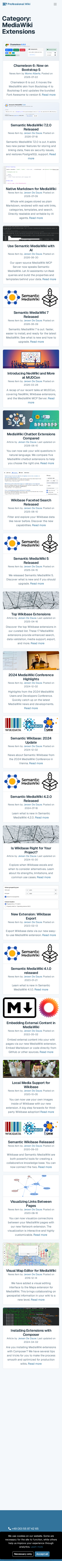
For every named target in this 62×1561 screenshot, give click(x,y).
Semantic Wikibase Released (31, 1142)
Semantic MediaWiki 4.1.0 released (31, 970)
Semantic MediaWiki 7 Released (31, 314)
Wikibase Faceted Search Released (31, 502)
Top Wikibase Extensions (31, 614)
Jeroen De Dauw (33, 133)
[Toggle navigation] (55, 4)
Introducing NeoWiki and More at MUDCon (31, 375)
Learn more (37, 1546)
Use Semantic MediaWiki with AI (31, 248)
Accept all (42, 1554)
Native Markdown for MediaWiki (31, 189)
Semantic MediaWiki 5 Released (31, 560)
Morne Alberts (32, 73)
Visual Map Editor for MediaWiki (31, 1270)
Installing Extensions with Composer (31, 1332)
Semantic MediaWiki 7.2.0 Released (31, 127)
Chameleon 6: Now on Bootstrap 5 (31, 67)
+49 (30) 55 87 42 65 (25, 1528)
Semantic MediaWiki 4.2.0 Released (31, 798)
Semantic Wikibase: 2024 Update (31, 740)
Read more (49, 94)
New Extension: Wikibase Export (31, 916)
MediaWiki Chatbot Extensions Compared (31, 436)
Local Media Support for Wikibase (31, 1085)
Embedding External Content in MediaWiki (31, 1025)
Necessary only (23, 1554)
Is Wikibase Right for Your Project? (31, 850)
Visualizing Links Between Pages (31, 1203)
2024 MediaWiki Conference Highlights (31, 677)
